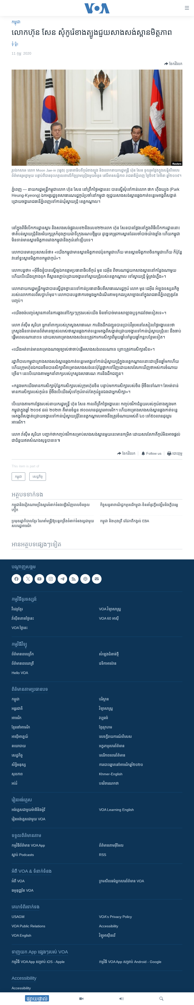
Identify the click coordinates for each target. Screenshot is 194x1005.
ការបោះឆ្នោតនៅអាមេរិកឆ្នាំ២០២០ (121, 765)
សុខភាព (17, 774)
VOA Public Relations (28, 926)
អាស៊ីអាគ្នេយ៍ (20, 737)
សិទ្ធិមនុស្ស (19, 765)
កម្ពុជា (16, 22)
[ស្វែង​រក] (161, 998)
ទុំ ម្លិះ (15, 44)
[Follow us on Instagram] (51, 579)
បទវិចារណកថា (109, 783)
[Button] (173, 64)
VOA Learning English (116, 810)
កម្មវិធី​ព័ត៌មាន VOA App (28, 845)
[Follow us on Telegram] (62, 579)
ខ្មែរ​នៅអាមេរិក (21, 727)
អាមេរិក (16, 718)
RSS (102, 855)
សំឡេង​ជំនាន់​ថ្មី (109, 654)
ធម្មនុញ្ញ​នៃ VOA (22, 890)
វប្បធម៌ (103, 718)
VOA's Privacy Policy (115, 917)
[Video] (81, 998)
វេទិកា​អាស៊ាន (107, 663)
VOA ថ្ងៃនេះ (20, 628)
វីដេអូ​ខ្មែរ (17, 609)
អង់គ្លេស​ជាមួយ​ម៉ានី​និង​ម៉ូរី (28, 810)
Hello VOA (20, 673)
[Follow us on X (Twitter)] (28, 579)
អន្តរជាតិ (17, 708)
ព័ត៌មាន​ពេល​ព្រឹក (23, 654)
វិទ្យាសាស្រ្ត (106, 708)
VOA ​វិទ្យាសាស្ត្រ (110, 609)
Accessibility (108, 926)
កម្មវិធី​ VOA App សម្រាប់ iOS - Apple (38, 962)
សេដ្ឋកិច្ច (17, 755)
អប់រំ (14, 783)
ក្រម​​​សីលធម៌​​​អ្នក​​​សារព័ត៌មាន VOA (121, 881)
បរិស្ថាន (104, 699)
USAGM (18, 917)
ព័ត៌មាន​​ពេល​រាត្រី (23, 663)
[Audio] (121, 998)
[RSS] (74, 579)
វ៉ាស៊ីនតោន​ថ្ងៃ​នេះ (23, 618)
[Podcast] (85, 579)
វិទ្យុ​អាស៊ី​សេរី (107, 935)
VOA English (21, 935)
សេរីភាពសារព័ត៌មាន (112, 755)
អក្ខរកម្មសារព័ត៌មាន (112, 746)
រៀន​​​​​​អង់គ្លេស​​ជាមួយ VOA (28, 819)
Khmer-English (111, 774)
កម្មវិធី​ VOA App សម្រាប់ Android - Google (130, 962)
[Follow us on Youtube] (39, 579)
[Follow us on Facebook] (16, 579)
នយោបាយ (19, 746)
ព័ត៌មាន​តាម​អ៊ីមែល (111, 845)
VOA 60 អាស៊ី (109, 618)
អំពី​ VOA (18, 881)
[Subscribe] (97, 579)
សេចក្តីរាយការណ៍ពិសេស (115, 737)
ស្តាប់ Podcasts (23, 855)
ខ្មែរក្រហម (105, 727)
